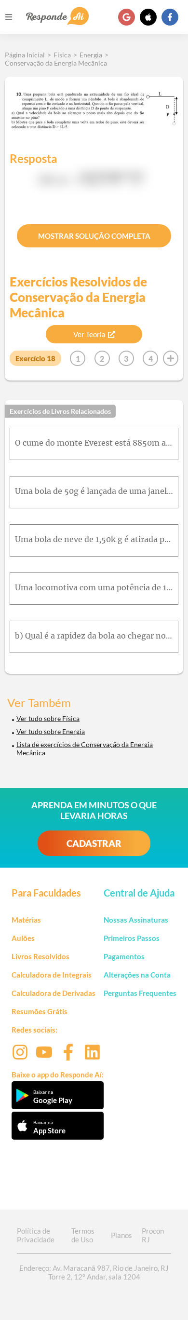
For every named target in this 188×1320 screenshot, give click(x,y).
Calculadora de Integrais (52, 974)
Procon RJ (153, 1235)
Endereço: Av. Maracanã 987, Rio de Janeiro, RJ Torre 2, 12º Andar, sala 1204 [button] (94, 1272)
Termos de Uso (82, 1235)
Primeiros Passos (132, 938)
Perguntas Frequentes (140, 993)
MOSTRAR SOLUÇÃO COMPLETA (94, 235)
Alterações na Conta (137, 974)
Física (62, 55)
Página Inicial (25, 55)
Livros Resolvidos (40, 956)
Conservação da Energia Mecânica (56, 63)
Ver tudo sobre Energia (50, 731)
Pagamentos (124, 956)
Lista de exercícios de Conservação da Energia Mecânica (84, 748)
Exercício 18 (35, 358)
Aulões (23, 938)
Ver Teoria (89, 334)
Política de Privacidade (35, 1235)
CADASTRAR (94, 843)
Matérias (26, 919)
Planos (121, 1235)
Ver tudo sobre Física (48, 718)
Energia (91, 55)
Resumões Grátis (39, 1011)
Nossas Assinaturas (136, 919)
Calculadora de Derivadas (53, 993)
